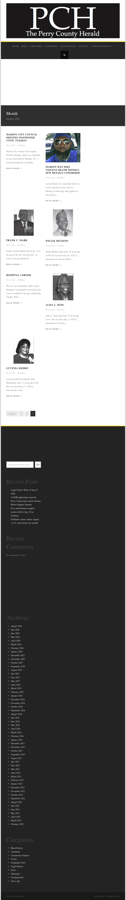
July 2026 (15, 629)
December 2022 (18, 787)
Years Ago (15, 880)
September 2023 (18, 754)
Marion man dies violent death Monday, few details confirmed (63, 170)
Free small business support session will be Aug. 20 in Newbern (23, 512)
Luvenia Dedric (17, 368)
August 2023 (16, 758)
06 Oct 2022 (10, 145)
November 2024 (18, 703)
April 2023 (15, 772)
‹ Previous (12, 413)
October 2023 (17, 750)
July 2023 (15, 761)
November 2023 (18, 747)
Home (16, 46)
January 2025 (16, 695)
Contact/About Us (102, 46)
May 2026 (15, 636)
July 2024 (15, 717)
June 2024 (15, 721)
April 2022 (15, 816)
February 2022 (17, 824)
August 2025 (16, 669)
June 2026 (15, 633)
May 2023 (15, 769)
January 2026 (16, 651)
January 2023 (16, 783)
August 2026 (16, 626)
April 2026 (15, 640)
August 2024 (16, 714)
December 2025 (18, 655)
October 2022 (17, 794)
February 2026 (17, 648)
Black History (17, 848)
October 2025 (17, 662)
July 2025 (15, 673)
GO (37, 464)
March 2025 (16, 688)
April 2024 (15, 728)
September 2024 (18, 710)
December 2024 (18, 699)
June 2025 (15, 677)
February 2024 (17, 736)
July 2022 (15, 805)
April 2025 (15, 684)
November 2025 (18, 659)
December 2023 (18, 743)
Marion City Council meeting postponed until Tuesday (21, 137)
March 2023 (16, 776)
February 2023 (17, 780)
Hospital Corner (18, 275)
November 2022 (18, 791)
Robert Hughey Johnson (21, 504)
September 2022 (18, 798)
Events (14, 858)
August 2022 (16, 802)
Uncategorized (17, 877)
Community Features (20, 855)
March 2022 (16, 820)
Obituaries (37, 46)
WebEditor (21, 145)
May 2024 (15, 724)
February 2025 (17, 691)
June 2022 (15, 809)
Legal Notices (68, 46)
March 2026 (16, 644)
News (24, 46)
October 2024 (17, 706)
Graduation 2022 (18, 862)
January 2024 (16, 739)
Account (83, 46)
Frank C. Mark (17, 240)
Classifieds (51, 46)
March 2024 (16, 732)
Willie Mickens (57, 240)
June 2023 (15, 765)
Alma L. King (55, 304)
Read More (13, 168)
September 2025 (18, 666)
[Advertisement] (63, 82)
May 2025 (15, 681)
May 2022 (15, 813)
